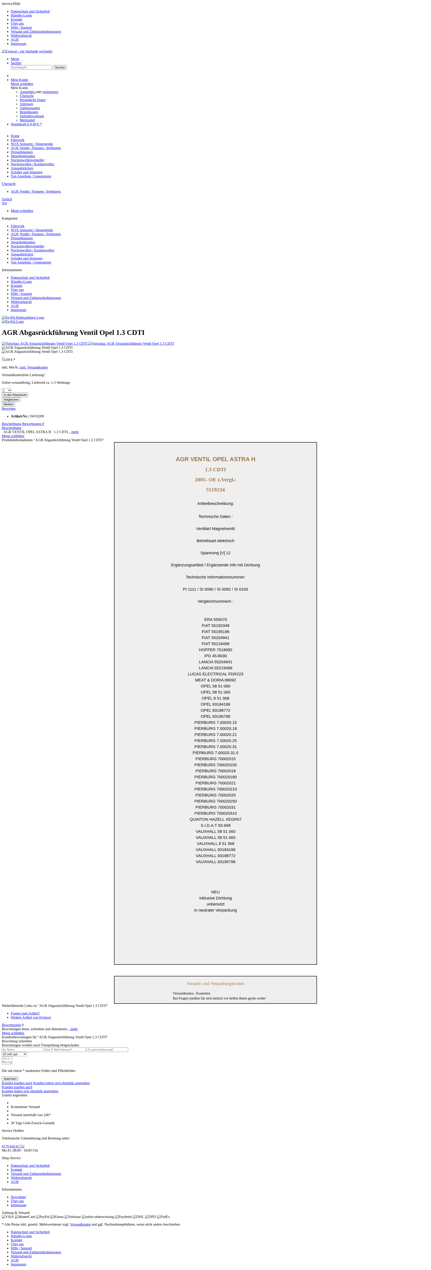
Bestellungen (29, 112)
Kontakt (16, 19)
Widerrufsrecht (21, 35)
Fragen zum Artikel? (25, 1013)
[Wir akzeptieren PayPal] (13, 321)
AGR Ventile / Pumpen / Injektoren (36, 234)
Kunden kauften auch (17, 1083)
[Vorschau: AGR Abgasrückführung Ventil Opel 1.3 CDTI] (45, 343)
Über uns (17, 23)
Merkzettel (27, 120)
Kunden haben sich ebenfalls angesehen (61, 1083)
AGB (15, 39)
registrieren (50, 92)
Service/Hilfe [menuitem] (31, 24)
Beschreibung (11, 424)
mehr (74, 432)
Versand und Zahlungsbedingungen (36, 31)
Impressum (18, 44)
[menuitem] (220, 11)
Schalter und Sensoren (26, 258)
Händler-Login (21, 15)
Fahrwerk (17, 226)
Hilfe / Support (21, 27)
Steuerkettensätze (23, 242)
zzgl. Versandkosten (34, 367)
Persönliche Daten (33, 100)
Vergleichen (11, 399)
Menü (15, 59)
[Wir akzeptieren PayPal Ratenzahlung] (23, 317)
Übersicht (26, 96)
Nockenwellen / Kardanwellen (32, 250)
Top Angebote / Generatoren (31, 262)
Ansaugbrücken (22, 254)
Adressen (26, 104)
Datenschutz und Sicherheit (30, 11)
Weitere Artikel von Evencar (31, 1017)
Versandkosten (80, 1224)
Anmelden (27, 92)
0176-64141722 (13, 1146)
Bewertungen (33, 424)
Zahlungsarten (30, 108)
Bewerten (8, 408)
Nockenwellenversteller (27, 246)
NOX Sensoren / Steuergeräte (32, 230)
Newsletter (18, 1197)
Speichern (10, 1078)
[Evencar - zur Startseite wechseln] (27, 51)
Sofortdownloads (32, 116)
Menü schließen (22, 84)
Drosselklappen (22, 238)
